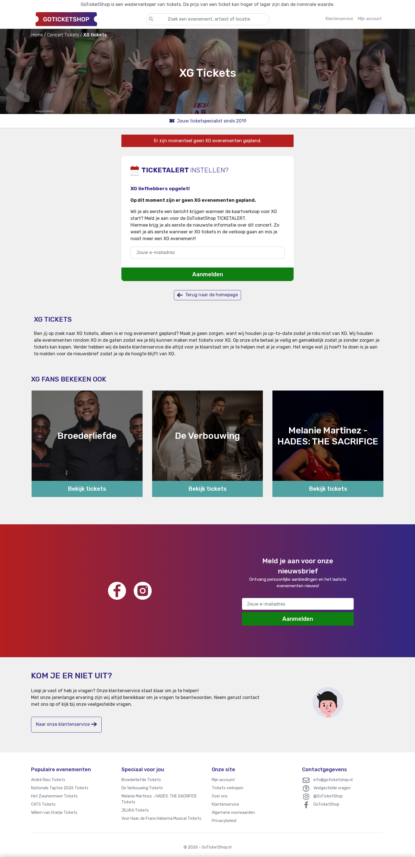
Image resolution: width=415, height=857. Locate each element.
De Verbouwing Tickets (142, 788)
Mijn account (223, 779)
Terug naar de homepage (211, 294)
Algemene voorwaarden (233, 812)
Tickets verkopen (227, 788)
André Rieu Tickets (48, 779)
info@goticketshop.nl (333, 779)
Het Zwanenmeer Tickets (54, 796)
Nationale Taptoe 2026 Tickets (59, 788)
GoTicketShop (326, 804)
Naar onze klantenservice (63, 724)
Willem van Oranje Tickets (54, 812)
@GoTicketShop (328, 796)
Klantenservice (225, 804)
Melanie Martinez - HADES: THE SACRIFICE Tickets (159, 799)
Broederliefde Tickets (141, 779)
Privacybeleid (224, 820)
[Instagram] (142, 590)
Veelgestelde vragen (332, 788)
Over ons (220, 796)
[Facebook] (117, 590)
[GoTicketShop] (88, 19)
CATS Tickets (43, 804)
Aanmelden (207, 274)
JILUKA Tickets (135, 810)
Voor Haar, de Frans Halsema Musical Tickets (161, 818)
